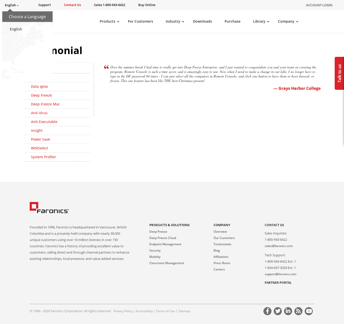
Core (35, 77)
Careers (219, 269)
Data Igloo (39, 86)
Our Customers (224, 238)
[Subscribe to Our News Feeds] (299, 312)
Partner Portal (278, 282)
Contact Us (274, 225)
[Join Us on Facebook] (268, 312)
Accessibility (144, 311)
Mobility (154, 257)
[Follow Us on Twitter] (278, 312)
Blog (217, 250)
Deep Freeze (41, 95)
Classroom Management (166, 263)
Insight (37, 130)
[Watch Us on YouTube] (309, 312)
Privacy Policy (123, 311)
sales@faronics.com (279, 246)
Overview (220, 231)
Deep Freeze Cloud (162, 238)
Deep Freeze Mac (45, 104)
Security (155, 250)
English (16, 29)
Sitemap (184, 311)
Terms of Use (165, 311)
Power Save (40, 139)
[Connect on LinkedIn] (289, 312)
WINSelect (39, 148)
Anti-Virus (39, 112)
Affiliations (221, 257)
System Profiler (43, 156)
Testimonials (222, 244)
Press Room (222, 263)
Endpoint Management (165, 244)
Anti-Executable (44, 121)
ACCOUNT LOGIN (319, 5)
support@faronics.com (280, 274)
